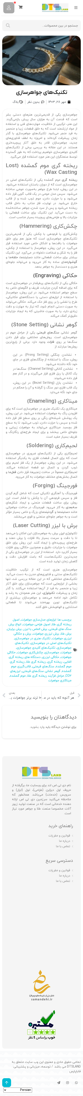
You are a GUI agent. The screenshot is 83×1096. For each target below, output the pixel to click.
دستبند (28, 257)
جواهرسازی (51, 652)
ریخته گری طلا (36, 662)
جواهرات (66, 652)
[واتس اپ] (76, 1082)
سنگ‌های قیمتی (49, 333)
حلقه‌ (15, 257)
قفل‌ (14, 472)
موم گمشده (18, 676)
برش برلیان (14, 629)
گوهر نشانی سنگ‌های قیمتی (41, 671)
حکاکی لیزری (50, 657)
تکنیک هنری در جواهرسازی (32, 638)
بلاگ (16, 102)
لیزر (61, 533)
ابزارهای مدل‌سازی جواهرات (38, 620)
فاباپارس (75, 1071)
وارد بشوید (37, 727)
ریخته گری (69, 180)
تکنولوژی (49, 593)
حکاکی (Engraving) (55, 276)
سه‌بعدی (71, 507)
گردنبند (49, 512)
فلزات (50, 342)
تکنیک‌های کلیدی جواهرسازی (36, 648)
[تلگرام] (58, 1082)
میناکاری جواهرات (59, 680)
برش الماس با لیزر (35, 629)
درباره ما (64, 841)
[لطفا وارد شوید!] (8, 7)
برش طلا (66, 634)
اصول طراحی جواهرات (36, 624)
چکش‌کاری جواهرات (30, 652)
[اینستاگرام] (67, 1082)
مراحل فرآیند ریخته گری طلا (45, 676)
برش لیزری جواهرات (46, 634)
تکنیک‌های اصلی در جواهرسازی (51, 643)
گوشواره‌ (71, 262)
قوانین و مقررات (59, 836)
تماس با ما (63, 846)
